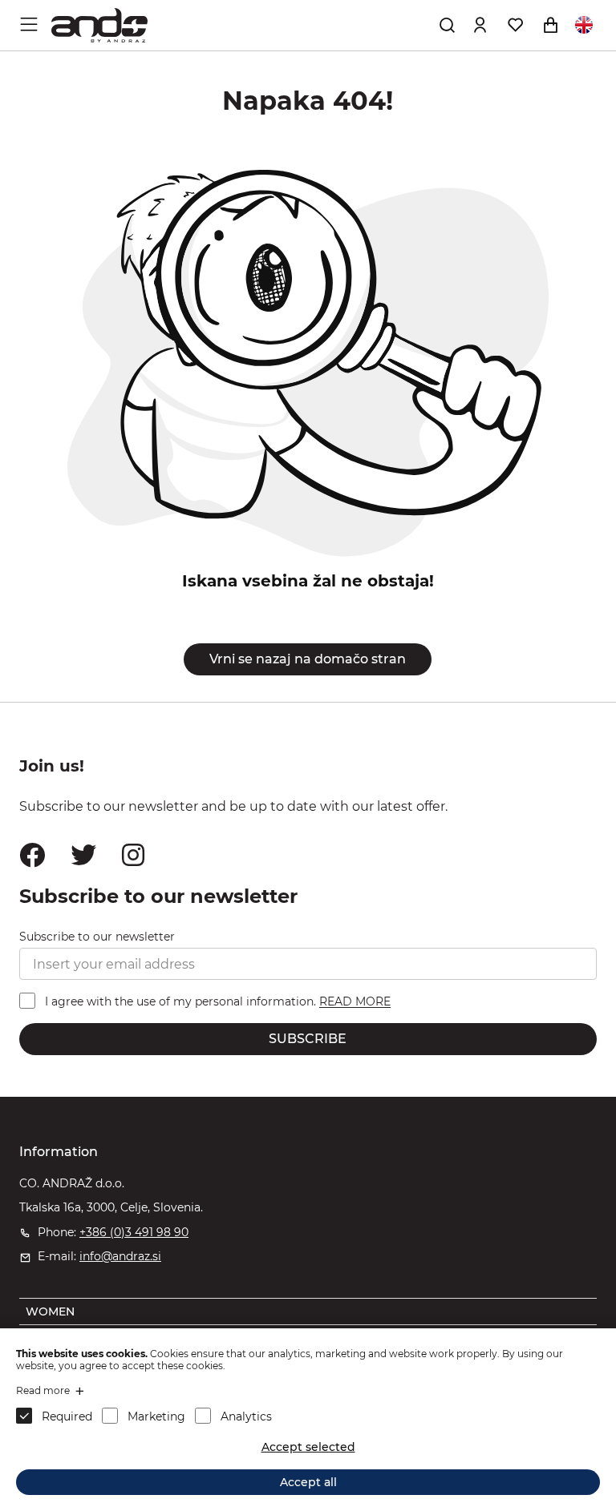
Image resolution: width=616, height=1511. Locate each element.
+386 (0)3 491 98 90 (133, 1232)
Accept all (308, 1482)
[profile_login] (479, 25)
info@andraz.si (120, 1256)
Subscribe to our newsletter (97, 936)
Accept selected (308, 1447)
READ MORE (355, 1002)
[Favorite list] (515, 25)
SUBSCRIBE (307, 1038)
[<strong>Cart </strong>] (550, 25)
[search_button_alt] (447, 25)
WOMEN (50, 1311)
